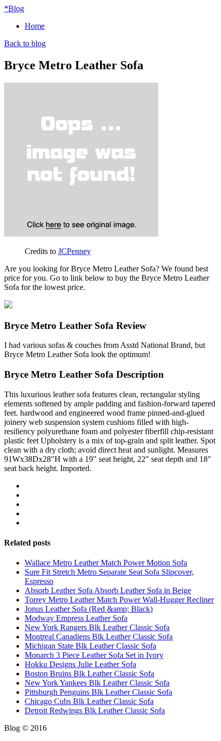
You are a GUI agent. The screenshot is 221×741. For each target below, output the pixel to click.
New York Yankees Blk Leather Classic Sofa (97, 682)
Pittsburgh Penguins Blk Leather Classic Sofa (98, 692)
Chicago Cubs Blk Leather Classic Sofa (89, 701)
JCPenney (74, 251)
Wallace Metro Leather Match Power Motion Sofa (106, 562)
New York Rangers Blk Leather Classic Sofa (97, 627)
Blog (14, 8)
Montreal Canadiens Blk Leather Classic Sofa (99, 636)
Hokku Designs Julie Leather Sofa (80, 664)
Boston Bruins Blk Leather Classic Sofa (89, 673)
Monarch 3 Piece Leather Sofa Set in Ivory (94, 655)
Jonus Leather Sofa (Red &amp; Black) (89, 608)
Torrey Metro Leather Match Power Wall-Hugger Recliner (119, 599)
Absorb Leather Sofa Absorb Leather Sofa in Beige (108, 590)
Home (35, 26)
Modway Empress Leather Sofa (76, 618)
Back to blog (25, 43)
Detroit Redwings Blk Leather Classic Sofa (95, 710)
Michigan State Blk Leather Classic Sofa (90, 645)
